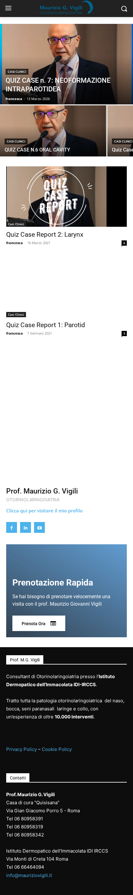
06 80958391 (28, 819)
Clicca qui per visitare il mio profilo (44, 510)
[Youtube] (39, 527)
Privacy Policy (21, 749)
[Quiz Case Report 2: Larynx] (66, 196)
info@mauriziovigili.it (29, 875)
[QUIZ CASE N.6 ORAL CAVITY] (53, 130)
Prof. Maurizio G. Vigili (42, 491)
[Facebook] (11, 527)
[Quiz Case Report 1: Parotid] (66, 287)
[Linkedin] (25, 527)
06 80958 (24, 827)
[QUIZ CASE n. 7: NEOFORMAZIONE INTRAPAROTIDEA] (66, 64)
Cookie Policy (57, 749)
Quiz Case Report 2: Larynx (44, 234)
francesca (14, 242)
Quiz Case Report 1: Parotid (45, 325)
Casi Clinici (17, 71)
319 (39, 827)
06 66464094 (29, 867)
